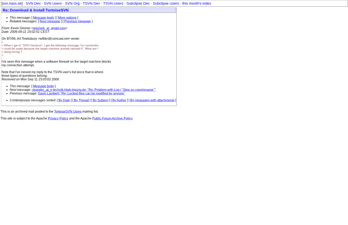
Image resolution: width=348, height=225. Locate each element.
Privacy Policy (58, 118)
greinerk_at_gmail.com (49, 28)
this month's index (196, 3)
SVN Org (72, 3)
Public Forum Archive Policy (112, 118)
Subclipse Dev (138, 3)
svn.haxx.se (12, 3)
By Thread (81, 100)
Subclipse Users (166, 3)
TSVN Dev (91, 3)
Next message (50, 21)
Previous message (77, 21)
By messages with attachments (152, 100)
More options (67, 17)
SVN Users (53, 3)
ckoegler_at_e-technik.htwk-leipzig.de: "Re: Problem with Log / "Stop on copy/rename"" (94, 89)
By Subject (100, 100)
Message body (43, 17)
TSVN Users (113, 3)
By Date (64, 100)
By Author (119, 100)
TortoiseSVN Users (68, 111)
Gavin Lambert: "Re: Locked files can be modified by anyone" (81, 93)
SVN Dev (33, 3)
